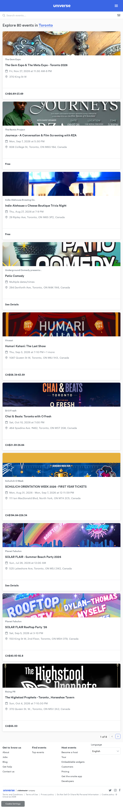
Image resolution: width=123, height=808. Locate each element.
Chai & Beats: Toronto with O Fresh (28, 416)
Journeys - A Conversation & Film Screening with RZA (41, 135)
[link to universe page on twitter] (110, 790)
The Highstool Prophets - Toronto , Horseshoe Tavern (39, 697)
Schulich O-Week (14, 480)
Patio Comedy (14, 276)
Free (7, 163)
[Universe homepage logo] (61, 6)
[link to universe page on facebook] (119, 790)
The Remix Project (15, 129)
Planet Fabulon (13, 551)
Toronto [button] (46, 25)
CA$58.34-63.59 (15, 374)
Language (96, 744)
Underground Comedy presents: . (23, 270)
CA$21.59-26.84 (14, 444)
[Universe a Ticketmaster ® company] (19, 790)
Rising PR (10, 691)
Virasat (9, 340)
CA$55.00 (11, 726)
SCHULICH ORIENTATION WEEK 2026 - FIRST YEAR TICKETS (46, 486)
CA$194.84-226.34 (16, 515)
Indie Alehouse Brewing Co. (20, 199)
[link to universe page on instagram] (115, 790)
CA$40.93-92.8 (14, 655)
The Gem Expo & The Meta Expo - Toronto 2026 (36, 65)
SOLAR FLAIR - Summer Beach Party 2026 (33, 557)
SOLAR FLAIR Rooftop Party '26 (26, 627)
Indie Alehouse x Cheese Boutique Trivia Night (36, 205)
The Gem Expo (13, 59)
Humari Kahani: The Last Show (25, 346)
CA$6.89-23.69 (14, 93)
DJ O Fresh (10, 410)
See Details (12, 304)
